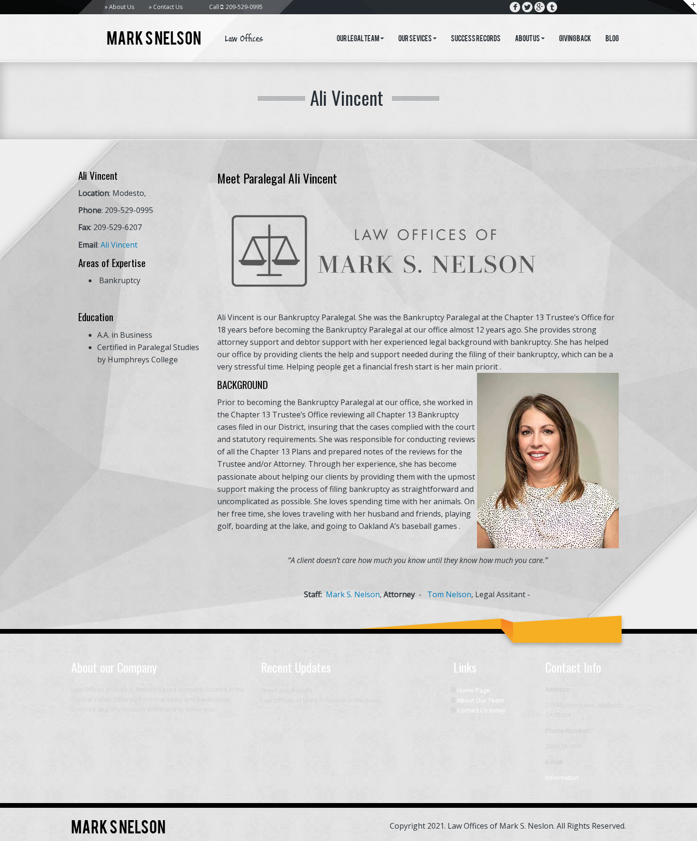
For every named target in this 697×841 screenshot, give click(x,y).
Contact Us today (481, 710)
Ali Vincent (119, 245)
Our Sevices (415, 39)
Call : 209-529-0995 (236, 7)
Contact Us (168, 7)
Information (562, 777)
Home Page (473, 690)
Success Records (476, 39)
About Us (121, 7)
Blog (612, 39)
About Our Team (480, 700)
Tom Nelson (449, 594)
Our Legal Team (358, 39)
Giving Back (575, 39)
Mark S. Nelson (353, 594)
